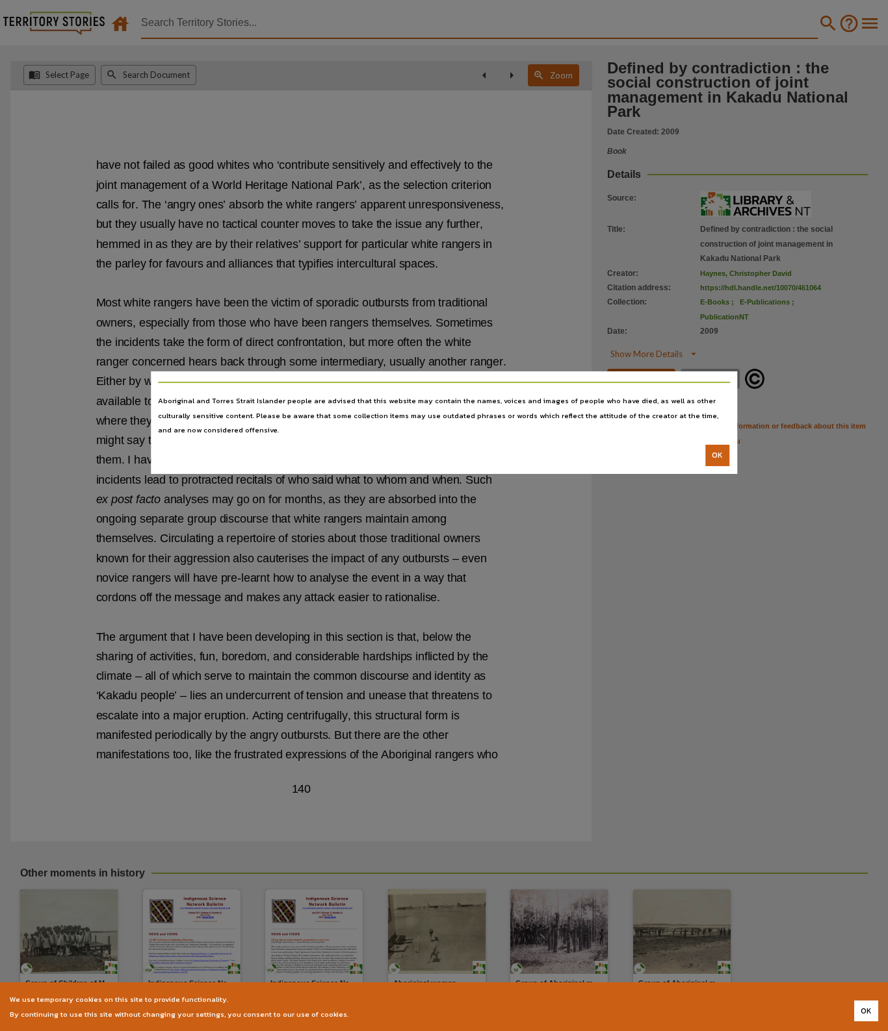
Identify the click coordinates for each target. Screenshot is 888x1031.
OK (717, 455)
